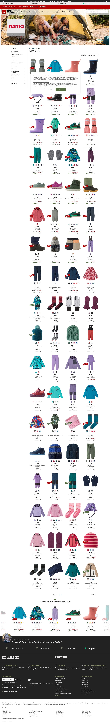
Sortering (83, 55)
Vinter (47, 12)
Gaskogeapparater (33, 715)
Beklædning (20, 12)
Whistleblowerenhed (87, 690)
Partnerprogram (85, 686)
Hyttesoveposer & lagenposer (36, 711)
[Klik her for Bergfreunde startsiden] (9, 12)
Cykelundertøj (85, 713)
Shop (3, 1)
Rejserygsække (32, 712)
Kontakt (57, 684)
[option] (55, 27)
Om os (83, 678)
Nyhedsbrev (85, 682)
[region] (55, 83)
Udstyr (31, 12)
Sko (27, 12)
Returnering (58, 686)
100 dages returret (62, 3)
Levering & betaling (60, 678)
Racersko (84, 710)
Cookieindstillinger (59, 692)
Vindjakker (5, 713)
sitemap (23, 718)
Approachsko (5, 716)
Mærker (64, 12)
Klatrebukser (59, 711)
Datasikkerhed (65, 690)
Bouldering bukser (60, 712)
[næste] (43, 106)
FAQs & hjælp (58, 682)
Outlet (69, 12)
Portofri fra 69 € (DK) (9, 3)
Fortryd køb (58, 695)
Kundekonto (85, 680)
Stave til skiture (59, 716)
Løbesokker (5, 715)
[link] (18, 48)
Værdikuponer (85, 684)
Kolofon (83, 688)
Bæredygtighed (85, 694)
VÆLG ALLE (60, 89)
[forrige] (31, 106)
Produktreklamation (60, 688)
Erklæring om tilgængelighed (89, 692)
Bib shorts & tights (86, 712)
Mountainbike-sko (86, 711)
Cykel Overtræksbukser (87, 715)
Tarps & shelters (32, 713)
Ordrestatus (58, 680)
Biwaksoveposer (32, 710)
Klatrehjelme (58, 710)
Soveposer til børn (7, 712)
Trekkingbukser (6, 710)
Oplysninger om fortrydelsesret (63, 693)
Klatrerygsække (59, 713)
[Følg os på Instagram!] (30, 680)
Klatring (37, 12)
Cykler (43, 12)
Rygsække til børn (33, 716)
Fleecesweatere (6, 711)
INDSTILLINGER (49, 89)
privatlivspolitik (68, 85)
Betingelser (58, 690)
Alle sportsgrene (55, 12)
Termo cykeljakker (86, 716)
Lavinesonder (59, 715)
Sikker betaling (34, 3)
